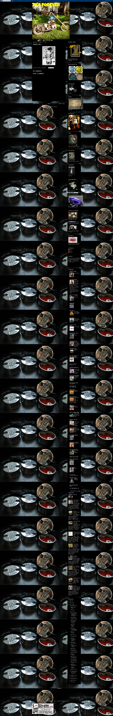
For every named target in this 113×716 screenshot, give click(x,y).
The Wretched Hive (74, 449)
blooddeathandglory (74, 435)
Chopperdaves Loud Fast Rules (74, 334)
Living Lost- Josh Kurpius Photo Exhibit (76, 423)
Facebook (78, 258)
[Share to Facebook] (52, 67)
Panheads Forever (75, 556)
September (73, 678)
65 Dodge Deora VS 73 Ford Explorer (73, 672)
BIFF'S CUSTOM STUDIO (74, 412)
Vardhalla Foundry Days (76, 377)
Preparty (76, 357)
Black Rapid (76, 326)
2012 (71, 602)
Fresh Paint (76, 273)
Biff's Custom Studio (73, 662)
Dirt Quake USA (73, 387)
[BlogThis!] (50, 67)
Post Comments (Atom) (52, 106)
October (72, 676)
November (73, 675)
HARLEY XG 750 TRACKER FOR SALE (76, 319)
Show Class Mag (73, 396)
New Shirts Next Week (73, 643)
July (72, 681)
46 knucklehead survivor (76, 522)
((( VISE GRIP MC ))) (74, 488)
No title (72, 611)
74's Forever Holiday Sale (73, 660)
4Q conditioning (73, 279)
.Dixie (71, 405)
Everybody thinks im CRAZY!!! (73, 639)
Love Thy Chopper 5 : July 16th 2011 (74, 356)
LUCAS (71, 249)
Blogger (63, 701)
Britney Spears (73, 652)
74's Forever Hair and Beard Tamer (76, 567)
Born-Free (72, 310)
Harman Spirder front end (76, 578)
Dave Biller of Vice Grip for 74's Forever (73, 622)
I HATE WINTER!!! (73, 668)
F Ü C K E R (72, 474)
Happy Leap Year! (72, 608)
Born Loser (72, 317)
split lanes (72, 389)
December (73, 605)
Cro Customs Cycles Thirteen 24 (74, 383)
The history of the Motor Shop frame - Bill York (76, 534)
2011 (71, 604)
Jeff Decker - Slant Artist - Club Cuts (76, 501)
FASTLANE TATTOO (73, 477)
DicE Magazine (73, 386)
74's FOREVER (46, 5)
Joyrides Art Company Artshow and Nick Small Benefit (76, 344)
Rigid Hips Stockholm (74, 375)
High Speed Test (73, 348)
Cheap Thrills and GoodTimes (74, 460)
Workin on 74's (73, 669)
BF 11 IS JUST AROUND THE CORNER (76, 312)
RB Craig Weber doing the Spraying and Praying (73, 614)
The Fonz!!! (73, 609)
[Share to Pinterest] (53, 67)
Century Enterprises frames (73, 645)
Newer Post (36, 103)
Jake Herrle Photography (73, 657)
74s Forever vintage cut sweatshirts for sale (75, 545)
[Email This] (48, 67)
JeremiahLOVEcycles (74, 475)
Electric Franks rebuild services (76, 512)
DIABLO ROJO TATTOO (74, 456)
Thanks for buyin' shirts (72, 625)
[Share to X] (51, 67)
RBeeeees (75, 494)
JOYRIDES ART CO (73, 341)
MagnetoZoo (72, 303)
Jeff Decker (72, 467)
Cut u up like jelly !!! (73, 636)
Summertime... (73, 648)
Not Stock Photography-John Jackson (73, 629)
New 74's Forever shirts (76, 586)
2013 (71, 600)
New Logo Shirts (72, 632)
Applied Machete (73, 427)
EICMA (75, 468)
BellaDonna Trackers (74, 442)
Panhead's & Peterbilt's (73, 665)
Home (49, 103)
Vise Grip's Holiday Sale (73, 650)
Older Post (62, 103)
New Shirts (72, 634)
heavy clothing (73, 364)
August (72, 680)
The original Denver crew (73, 618)
